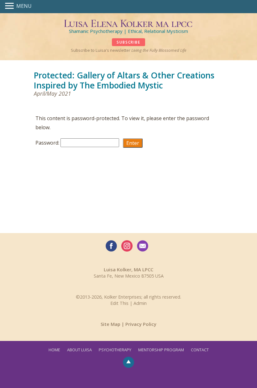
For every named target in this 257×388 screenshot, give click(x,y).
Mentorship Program (161, 350)
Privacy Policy (140, 324)
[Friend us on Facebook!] (111, 246)
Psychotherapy (115, 350)
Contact (200, 350)
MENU (24, 6)
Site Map (110, 324)
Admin (140, 303)
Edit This (119, 303)
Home (54, 350)
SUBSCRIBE (128, 42)
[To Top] (128, 361)
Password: (47, 142)
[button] (10, 6)
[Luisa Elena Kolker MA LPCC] (128, 22)
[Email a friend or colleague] (142, 246)
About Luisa (79, 350)
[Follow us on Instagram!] (127, 246)
